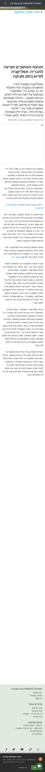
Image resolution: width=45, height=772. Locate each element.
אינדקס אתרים (36, 731)
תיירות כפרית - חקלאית (32, 714)
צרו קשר (38, 698)
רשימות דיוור (37, 734)
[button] (6, 749)
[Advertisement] (22, 39)
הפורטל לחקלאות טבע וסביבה (25, 3)
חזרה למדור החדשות (27, 12)
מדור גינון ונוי (37, 711)
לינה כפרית (37, 716)
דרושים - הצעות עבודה (32, 725)
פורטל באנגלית (36, 695)
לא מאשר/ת (23, 768)
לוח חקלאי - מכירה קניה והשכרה (29, 728)
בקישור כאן (16, 257)
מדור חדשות (37, 708)
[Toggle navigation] (5, 3)
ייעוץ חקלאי (37, 692)
